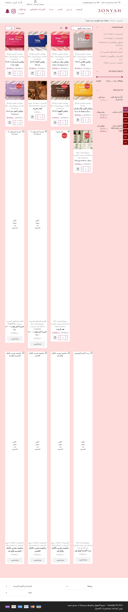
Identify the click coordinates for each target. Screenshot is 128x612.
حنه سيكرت (100, 112)
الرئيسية (79, 9)
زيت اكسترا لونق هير (83, 550)
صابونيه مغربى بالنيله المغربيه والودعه (14, 549)
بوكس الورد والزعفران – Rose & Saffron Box (83, 110)
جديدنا (51, 9)
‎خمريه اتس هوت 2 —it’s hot (14, 328)
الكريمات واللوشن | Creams (111, 56)
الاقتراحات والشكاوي (37, 9)
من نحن (69, 9)
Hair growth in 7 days (82, 160)
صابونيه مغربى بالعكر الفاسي (37, 549)
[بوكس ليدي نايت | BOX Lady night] (116, 130)
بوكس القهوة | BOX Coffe (60, 112)
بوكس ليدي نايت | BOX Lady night (15, 63)
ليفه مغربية (37, 108)
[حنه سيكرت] (116, 117)
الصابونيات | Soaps (62, 542)
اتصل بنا (21, 13)
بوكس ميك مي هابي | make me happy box (60, 63)
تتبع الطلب (22, 9)
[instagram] (13, 11)
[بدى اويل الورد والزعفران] (116, 102)
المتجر (60, 9)
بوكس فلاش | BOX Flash (83, 63)
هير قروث (60, 329)
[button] (78, 73)
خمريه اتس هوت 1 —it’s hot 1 (37, 333)
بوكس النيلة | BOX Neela (37, 63)
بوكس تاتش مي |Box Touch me (14, 112)
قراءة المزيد (37, 344)
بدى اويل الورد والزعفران (100, 97)
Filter (98, 81)
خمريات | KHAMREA (15, 324)
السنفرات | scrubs (39, 103)
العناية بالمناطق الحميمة (37, 321)
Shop (112, 20)
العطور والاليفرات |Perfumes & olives (111, 43)
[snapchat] (7, 11)
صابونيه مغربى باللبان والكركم (60, 549)
